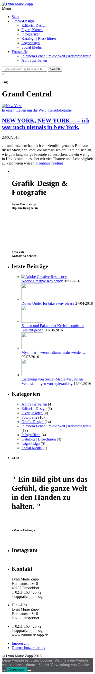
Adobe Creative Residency (42, 281)
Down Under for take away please (47, 303)
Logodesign (30, 43)
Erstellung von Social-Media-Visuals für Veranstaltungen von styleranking (52, 381)
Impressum (20, 643)
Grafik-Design (23, 21)
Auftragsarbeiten (34, 60)
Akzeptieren (17, 669)
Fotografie (20, 52)
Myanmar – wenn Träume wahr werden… (53, 352)
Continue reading (49, 163)
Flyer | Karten (32, 30)
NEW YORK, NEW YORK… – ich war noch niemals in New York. (45, 123)
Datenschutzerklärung (28, 648)
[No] (29, 670)
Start (15, 17)
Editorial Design (34, 25)
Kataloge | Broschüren (38, 38)
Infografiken (30, 34)
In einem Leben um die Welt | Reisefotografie (56, 56)
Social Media (31, 47)
